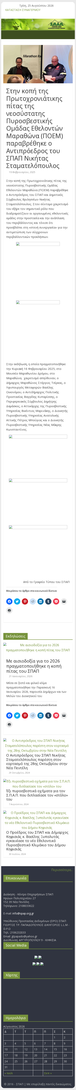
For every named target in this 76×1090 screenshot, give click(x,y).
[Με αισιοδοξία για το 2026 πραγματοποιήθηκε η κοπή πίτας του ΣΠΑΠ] (38, 645)
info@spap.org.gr (23, 913)
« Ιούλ (8, 1073)
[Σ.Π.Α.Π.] (7, 35)
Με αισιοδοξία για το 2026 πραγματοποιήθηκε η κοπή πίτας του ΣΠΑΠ (34, 666)
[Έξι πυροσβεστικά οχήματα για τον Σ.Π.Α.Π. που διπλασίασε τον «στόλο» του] (37, 781)
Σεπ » (48, 1073)
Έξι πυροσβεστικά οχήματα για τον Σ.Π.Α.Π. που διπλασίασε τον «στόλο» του (37, 795)
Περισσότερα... (62, 870)
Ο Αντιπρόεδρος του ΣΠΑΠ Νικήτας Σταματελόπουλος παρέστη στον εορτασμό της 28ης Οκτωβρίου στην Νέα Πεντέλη (36, 761)
